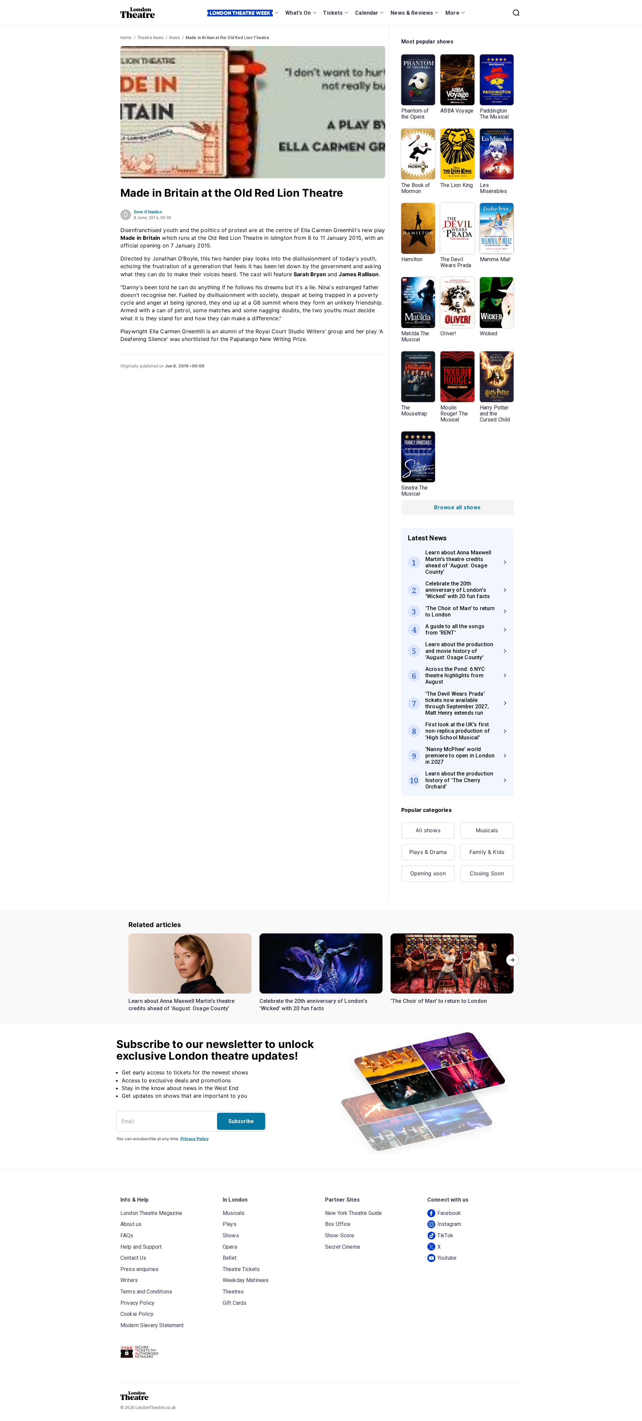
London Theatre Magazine (151, 1213)
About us (130, 1224)
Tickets (333, 13)
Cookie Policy (136, 1314)
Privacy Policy (195, 1138)
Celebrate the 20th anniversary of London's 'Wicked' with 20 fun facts (313, 1005)
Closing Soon (487, 873)
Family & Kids (486, 852)
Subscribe (241, 1121)
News (174, 37)
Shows (231, 1235)
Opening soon (428, 873)
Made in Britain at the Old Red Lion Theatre (227, 37)
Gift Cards (235, 1303)
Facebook (449, 1213)
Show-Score (339, 1235)
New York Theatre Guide (353, 1213)
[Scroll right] (512, 960)
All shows (428, 830)
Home (126, 37)
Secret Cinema (342, 1247)
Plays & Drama (428, 852)
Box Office (338, 1224)
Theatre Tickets (241, 1269)
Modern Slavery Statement (152, 1325)
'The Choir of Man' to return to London (439, 1001)
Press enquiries (139, 1269)
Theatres (233, 1291)
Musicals (487, 830)
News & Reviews (412, 13)
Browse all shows (457, 507)
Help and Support (141, 1247)
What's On (298, 13)
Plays (229, 1224)
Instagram (449, 1224)
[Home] (137, 12)
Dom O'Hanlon (148, 212)
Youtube (446, 1258)
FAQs (126, 1235)
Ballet (229, 1258)
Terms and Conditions (146, 1291)
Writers (129, 1280)
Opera (230, 1247)
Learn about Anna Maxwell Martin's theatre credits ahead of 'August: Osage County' (181, 1005)
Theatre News (150, 37)
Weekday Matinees (246, 1280)
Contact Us (133, 1258)
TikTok (445, 1235)
